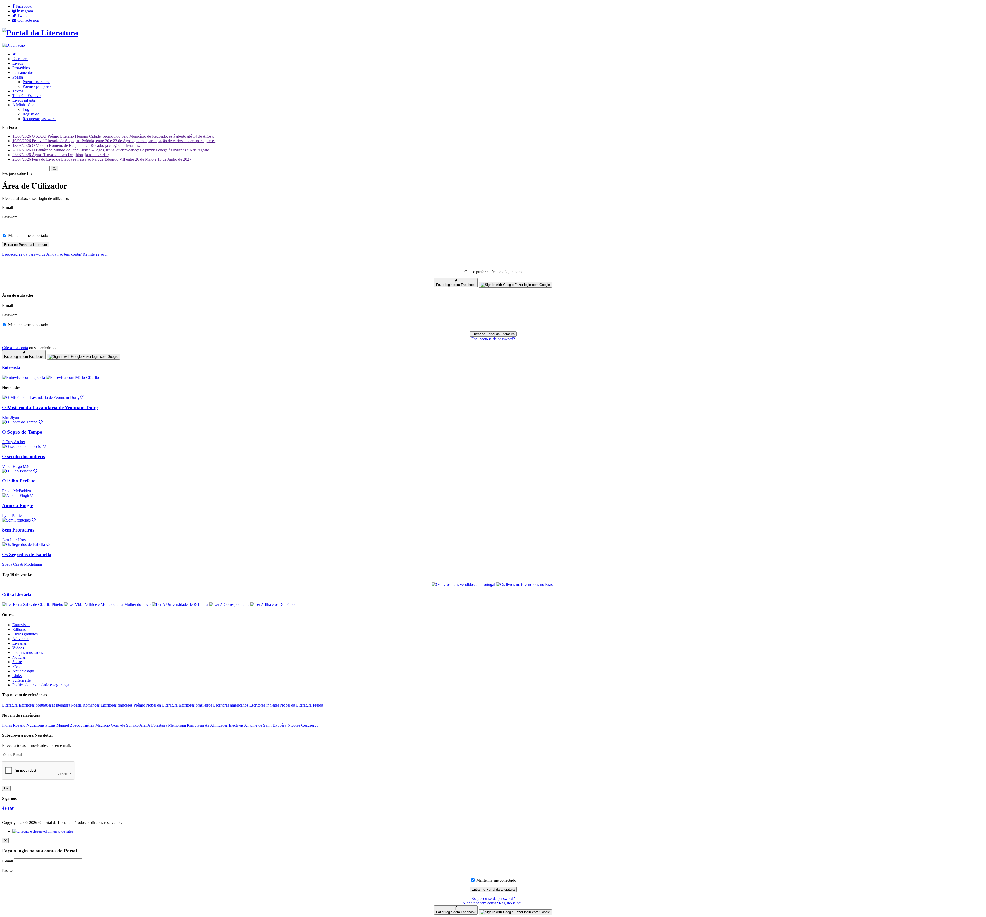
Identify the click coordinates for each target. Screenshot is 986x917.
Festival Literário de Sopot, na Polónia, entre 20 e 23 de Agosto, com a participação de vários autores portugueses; (114, 141)
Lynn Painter (12, 515)
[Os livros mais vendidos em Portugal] (464, 584)
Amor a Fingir (17, 505)
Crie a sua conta (15, 347)
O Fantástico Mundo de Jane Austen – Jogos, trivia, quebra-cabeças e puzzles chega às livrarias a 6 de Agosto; (111, 150)
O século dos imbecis (23, 456)
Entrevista (11, 367)
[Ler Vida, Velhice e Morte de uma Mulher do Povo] (108, 604)
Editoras (19, 629)
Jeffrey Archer (13, 442)
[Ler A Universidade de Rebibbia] (180, 604)
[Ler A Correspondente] (229, 604)
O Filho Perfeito (19, 481)
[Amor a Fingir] (18, 495)
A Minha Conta (24, 105)
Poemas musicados (27, 652)
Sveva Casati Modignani (22, 564)
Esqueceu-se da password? (493, 339)
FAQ (16, 666)
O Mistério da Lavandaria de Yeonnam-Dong (50, 407)
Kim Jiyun (10, 417)
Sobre (17, 662)
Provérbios (21, 68)
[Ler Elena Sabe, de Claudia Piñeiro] (33, 604)
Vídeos (18, 648)
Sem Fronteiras (18, 530)
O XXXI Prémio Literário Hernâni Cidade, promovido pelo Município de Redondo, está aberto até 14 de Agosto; (113, 136)
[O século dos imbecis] (24, 446)
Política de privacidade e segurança (40, 685)
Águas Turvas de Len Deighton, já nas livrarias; (60, 154)
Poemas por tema (36, 82)
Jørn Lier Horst (14, 540)
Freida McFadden (16, 491)
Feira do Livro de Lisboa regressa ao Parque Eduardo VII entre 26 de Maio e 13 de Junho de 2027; (102, 159)
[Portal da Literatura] (40, 32)
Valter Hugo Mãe (16, 466)
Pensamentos (22, 72)
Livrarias (19, 643)
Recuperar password (39, 119)
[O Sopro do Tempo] (22, 422)
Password (10, 217)
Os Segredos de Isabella (26, 554)
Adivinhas (20, 638)
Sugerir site (21, 680)
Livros (17, 63)
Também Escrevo (26, 95)
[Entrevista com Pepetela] (24, 377)
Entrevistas (21, 625)
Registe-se (31, 114)
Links (17, 675)
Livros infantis (24, 100)
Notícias (19, 657)
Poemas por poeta (37, 86)
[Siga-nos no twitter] (12, 808)
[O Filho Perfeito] (19, 471)
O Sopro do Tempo (22, 432)
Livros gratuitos (25, 634)
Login (27, 109)
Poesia (17, 77)
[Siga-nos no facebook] (3, 808)
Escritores (20, 58)
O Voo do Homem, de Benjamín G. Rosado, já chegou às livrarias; (76, 145)
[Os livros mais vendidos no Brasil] (525, 584)
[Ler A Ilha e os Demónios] (273, 604)
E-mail (7, 207)
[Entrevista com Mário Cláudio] (72, 377)
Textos (17, 91)
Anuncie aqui (23, 671)
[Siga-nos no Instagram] (7, 808)
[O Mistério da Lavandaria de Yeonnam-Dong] (43, 397)
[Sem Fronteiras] (19, 520)
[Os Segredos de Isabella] (26, 544)
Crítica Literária (16, 594)
